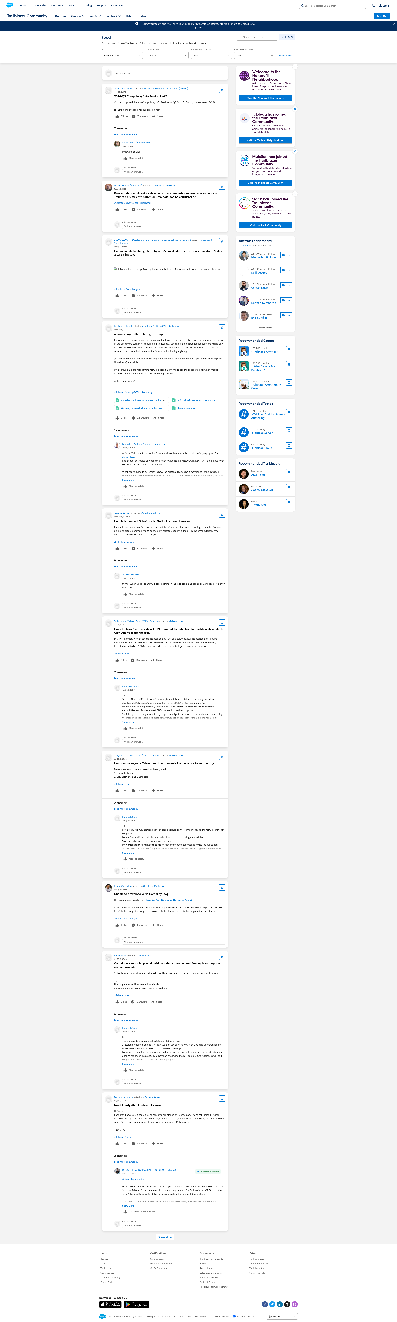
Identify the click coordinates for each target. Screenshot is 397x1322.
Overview (60, 16)
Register (216, 23)
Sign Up (381, 16)
